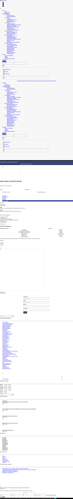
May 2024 (4, 437)
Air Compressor (5, 337)
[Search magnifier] (3, 65)
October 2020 (4, 448)
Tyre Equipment (7, 95)
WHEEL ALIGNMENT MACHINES (14, 24)
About (3, 10)
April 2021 (4, 446)
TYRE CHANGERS (11, 23)
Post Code (25, 308)
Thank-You (5, 366)
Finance (6, 56)
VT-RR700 (5, 330)
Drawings (4, 198)
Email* (24, 300)
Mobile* (24, 304)
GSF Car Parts (5, 359)
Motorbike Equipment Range (12, 31)
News (4, 458)
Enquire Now (5, 459)
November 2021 (5, 443)
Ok (55, 498)
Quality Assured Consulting (8, 353)
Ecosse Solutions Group (7, 363)
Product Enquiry (5, 200)
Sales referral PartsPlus (7, 360)
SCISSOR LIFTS (10, 20)
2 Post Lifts (9, 18)
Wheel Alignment (6, 350)
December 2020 (5, 447)
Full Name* (25, 296)
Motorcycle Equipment (9, 103)
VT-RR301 (5, 348)
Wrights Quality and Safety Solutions (9, 354)
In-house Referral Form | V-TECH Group (10, 351)
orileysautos (5, 357)
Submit (25, 312)
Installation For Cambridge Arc (7, 430)
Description (4, 195)
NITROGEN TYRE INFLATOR (13, 26)
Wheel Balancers (6, 341)
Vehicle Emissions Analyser (12, 47)
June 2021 (4, 445)
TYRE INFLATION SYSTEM (12, 29)
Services (3, 54)
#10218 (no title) (6, 379)
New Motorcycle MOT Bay (12, 106)
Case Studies (4, 59)
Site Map (4, 462)
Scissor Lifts (5, 339)
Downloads (4, 199)
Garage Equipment (5, 13)
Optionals (4, 197)
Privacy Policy (5, 460)
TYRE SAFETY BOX (11, 28)
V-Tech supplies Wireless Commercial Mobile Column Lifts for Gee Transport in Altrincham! (19, 408)
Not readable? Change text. (51, 495)
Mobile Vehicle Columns (11, 38)
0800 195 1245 (4, 0)
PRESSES (9, 41)
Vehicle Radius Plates (11, 50)
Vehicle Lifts (7, 90)
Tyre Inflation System (6, 334)
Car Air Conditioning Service (12, 45)
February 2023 (5, 440)
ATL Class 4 (5, 342)
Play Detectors (9, 51)
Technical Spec (5, 196)
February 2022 (5, 442)
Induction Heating (10, 46)
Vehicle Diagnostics (10, 49)
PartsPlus (4, 358)
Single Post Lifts (5, 340)
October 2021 (4, 444)
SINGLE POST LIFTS (11, 21)
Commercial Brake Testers (11, 44)
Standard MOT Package (11, 16)
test (3, 362)
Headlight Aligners (10, 53)
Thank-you (5, 365)
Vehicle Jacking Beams (11, 52)
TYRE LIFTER (10, 27)
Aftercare (6, 57)
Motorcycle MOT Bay (11, 32)
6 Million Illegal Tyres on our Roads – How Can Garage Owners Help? (15, 401)
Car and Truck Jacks (10, 40)
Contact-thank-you (6, 367)
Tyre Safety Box (5, 332)
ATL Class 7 (5, 343)
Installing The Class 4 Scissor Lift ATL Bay (10, 423)
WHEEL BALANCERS (11, 25)
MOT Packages (7, 87)
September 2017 (5, 449)
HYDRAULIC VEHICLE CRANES (14, 39)
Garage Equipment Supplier (10, 58)
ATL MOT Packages (10, 15)
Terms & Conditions (6, 364)
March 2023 (4, 439)
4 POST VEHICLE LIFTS (12, 19)
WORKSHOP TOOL (11, 36)
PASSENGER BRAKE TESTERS (13, 42)
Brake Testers (5, 335)
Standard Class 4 (6, 344)
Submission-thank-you (7, 368)
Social (6, 11)
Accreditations (7, 12)
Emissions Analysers (10, 48)
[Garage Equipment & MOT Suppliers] (36, 80)
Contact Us (4, 61)
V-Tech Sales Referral (6, 352)
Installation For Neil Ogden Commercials (9, 416)
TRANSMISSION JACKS (12, 37)
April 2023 (4, 438)
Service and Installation (9, 55)
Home (1, 164)
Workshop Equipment (8, 107)
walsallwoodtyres (6, 355)
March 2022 (4, 441)
